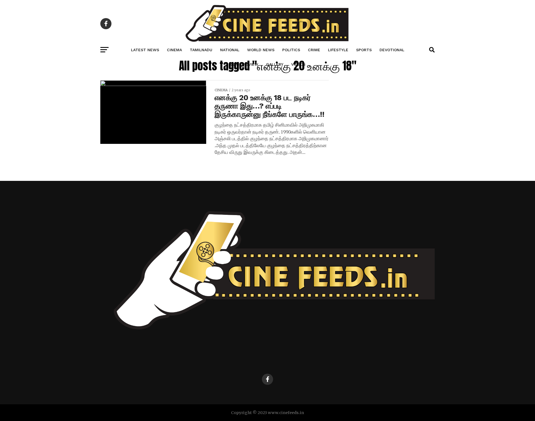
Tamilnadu (201, 50)
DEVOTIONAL (392, 50)
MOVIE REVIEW (244, 64)
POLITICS (291, 50)
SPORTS (364, 50)
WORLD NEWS (260, 50)
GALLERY (274, 64)
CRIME (314, 50)
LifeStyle (338, 50)
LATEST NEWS (145, 50)
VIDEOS (298, 64)
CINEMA (174, 50)
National (229, 50)
